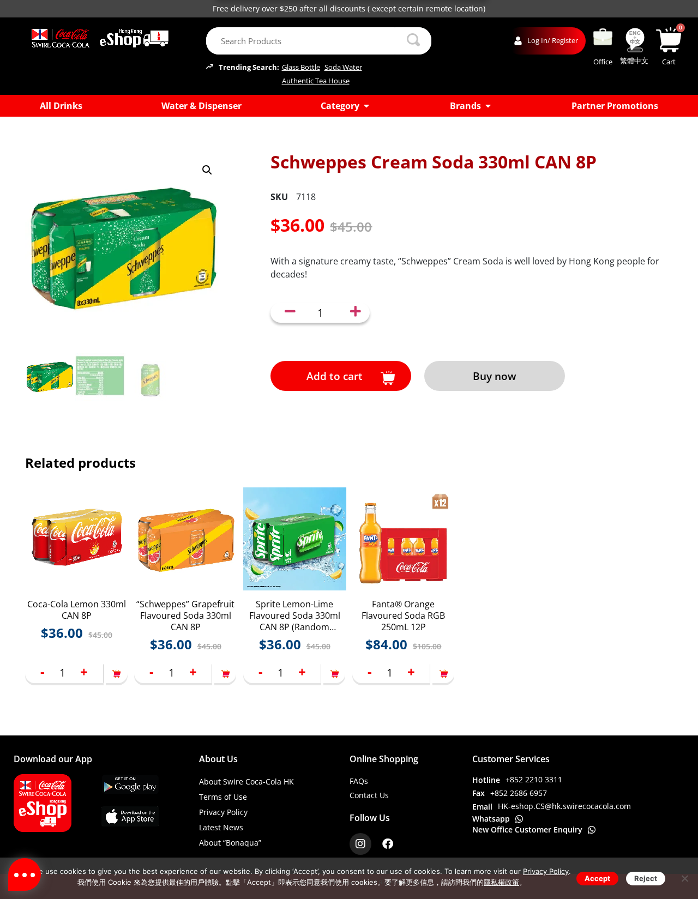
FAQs (359, 781)
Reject (645, 878)
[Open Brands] (488, 105)
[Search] (413, 41)
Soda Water (343, 67)
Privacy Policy (223, 812)
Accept (597, 878)
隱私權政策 (501, 882)
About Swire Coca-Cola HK (246, 781)
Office (602, 62)
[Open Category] (366, 105)
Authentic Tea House (316, 81)
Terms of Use (223, 797)
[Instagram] (360, 844)
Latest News (221, 827)
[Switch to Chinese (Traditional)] (634, 40)
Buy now (494, 376)
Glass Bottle (301, 67)
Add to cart (334, 376)
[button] (207, 170)
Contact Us (369, 795)
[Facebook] (388, 844)
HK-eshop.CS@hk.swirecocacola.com (564, 806)
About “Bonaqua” (230, 842)
